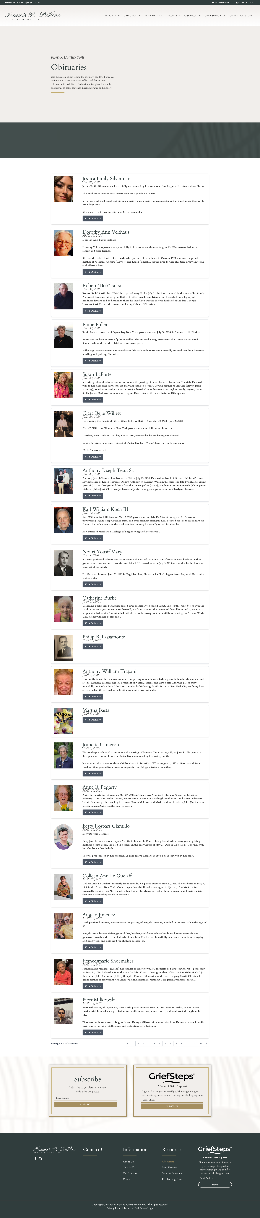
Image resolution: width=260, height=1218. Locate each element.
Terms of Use (131, 1208)
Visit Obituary (93, 218)
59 (201, 1043)
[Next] (206, 1043)
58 (194, 1043)
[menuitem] (112, 15)
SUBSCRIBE (86, 1104)
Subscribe (215, 1184)
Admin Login (146, 1208)
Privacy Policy (114, 1208)
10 (182, 1043)
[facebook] (35, 1159)
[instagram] (40, 1159)
